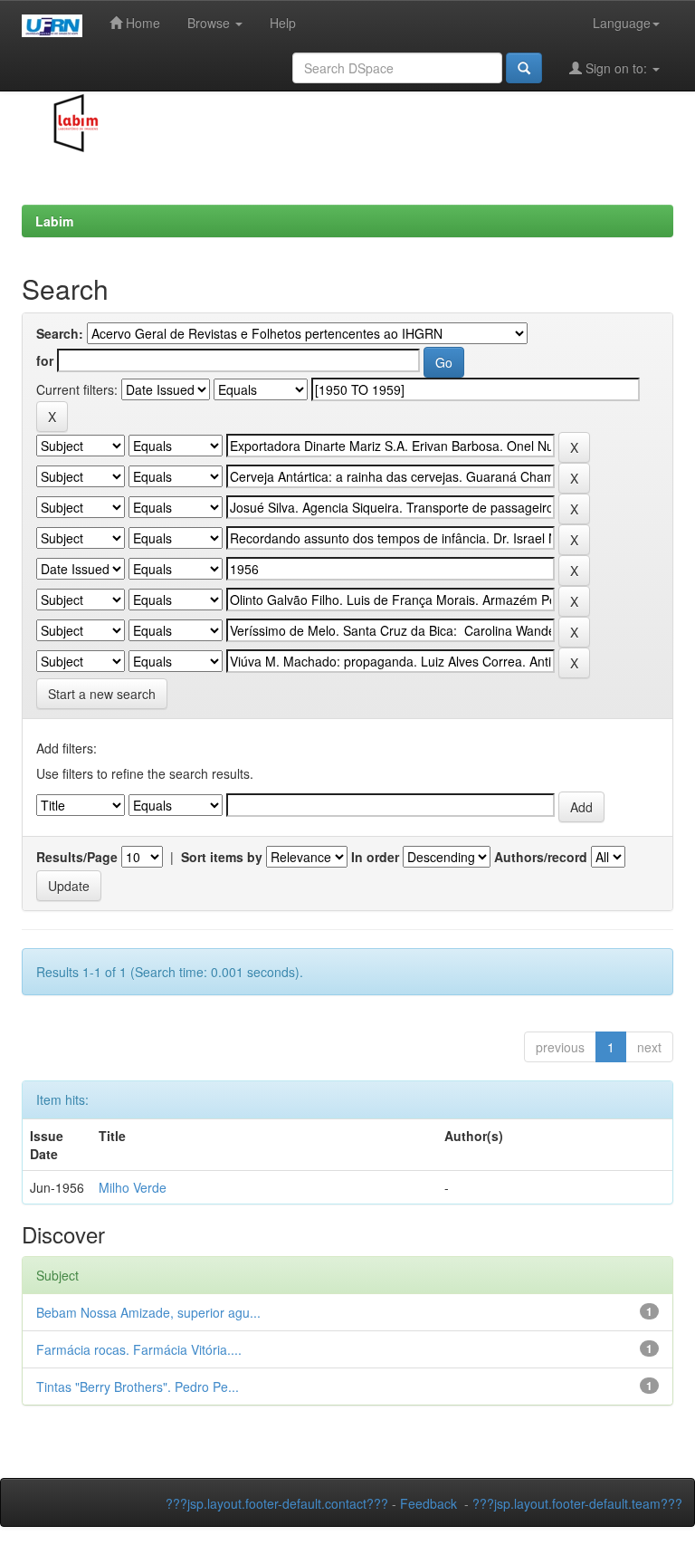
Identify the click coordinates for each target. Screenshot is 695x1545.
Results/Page (77, 857)
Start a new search (102, 694)
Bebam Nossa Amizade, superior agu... (148, 1312)
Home (141, 23)
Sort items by (221, 857)
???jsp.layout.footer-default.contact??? (277, 1503)
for (44, 360)
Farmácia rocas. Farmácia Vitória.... (139, 1349)
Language (622, 23)
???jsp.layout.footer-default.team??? (577, 1503)
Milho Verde (133, 1187)
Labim (54, 221)
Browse (210, 23)
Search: (59, 333)
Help (283, 23)
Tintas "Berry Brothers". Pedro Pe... (137, 1386)
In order (375, 857)
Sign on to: (616, 68)
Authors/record (540, 857)
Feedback (428, 1503)
